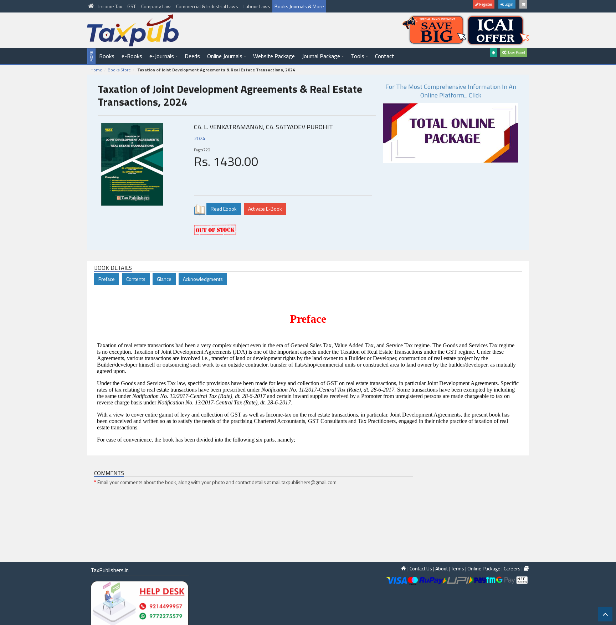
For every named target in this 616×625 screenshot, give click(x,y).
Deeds (192, 56)
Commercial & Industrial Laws (207, 6)
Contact (384, 56)
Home (96, 69)
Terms (457, 568)
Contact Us (421, 568)
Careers (512, 568)
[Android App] (493, 52)
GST (132, 6)
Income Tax (110, 6)
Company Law (156, 6)
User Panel (516, 52)
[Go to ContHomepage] (526, 568)
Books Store (119, 69)
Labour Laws (256, 6)
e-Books (132, 56)
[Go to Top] (605, 614)
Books (106, 56)
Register (485, 4)
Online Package (483, 568)
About (441, 568)
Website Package (274, 56)
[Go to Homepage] (91, 6)
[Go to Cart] (523, 4)
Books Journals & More (299, 6)
